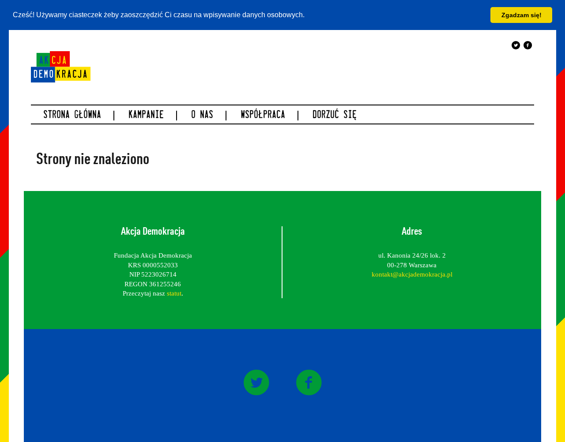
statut (174, 293)
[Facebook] (528, 45)
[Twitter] (516, 45)
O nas (202, 115)
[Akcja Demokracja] (60, 66)
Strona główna (72, 115)
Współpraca (263, 115)
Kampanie (146, 115)
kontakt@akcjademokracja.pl (412, 274)
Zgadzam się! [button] (521, 15)
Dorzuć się (335, 115)
